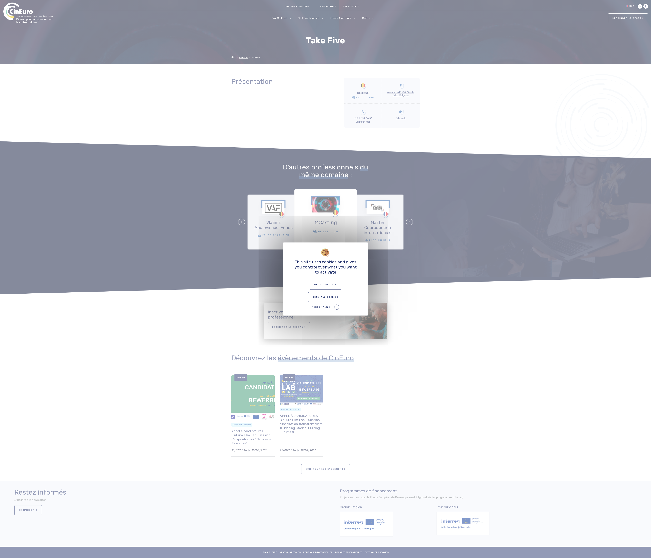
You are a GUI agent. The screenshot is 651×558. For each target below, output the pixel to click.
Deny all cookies (326, 297)
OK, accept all (325, 285)
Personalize (321, 307)
